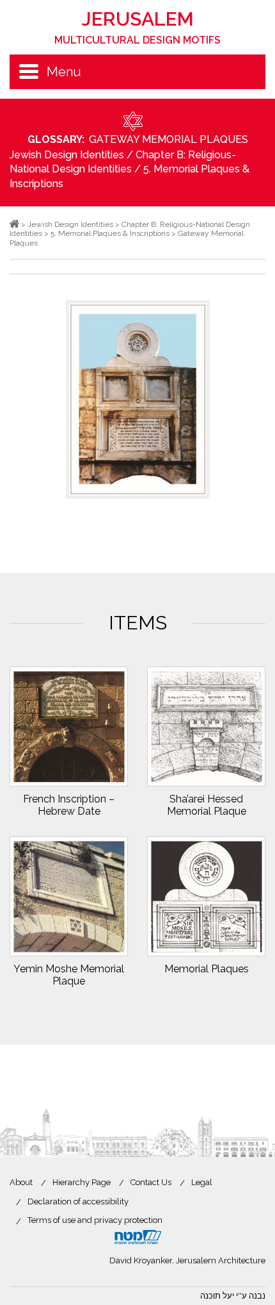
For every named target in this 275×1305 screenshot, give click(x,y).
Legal (201, 1182)
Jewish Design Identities (67, 155)
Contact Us (150, 1182)
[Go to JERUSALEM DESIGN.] (14, 224)
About (21, 1182)
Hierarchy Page (81, 1182)
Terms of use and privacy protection (95, 1220)
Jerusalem (137, 27)
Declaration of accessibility (78, 1201)
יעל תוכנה (217, 1296)
